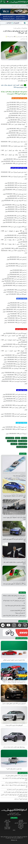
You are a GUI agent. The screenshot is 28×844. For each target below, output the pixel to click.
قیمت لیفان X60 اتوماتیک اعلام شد (17, 610)
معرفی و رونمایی (7, 821)
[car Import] (14, 649)
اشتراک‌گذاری (23, 39)
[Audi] (14, 714)
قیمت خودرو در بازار (22, 444)
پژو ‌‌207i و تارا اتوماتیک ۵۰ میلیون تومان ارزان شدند (14, 584)
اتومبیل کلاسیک (7, 827)
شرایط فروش (20, 821)
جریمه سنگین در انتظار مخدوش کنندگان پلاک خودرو (14, 615)
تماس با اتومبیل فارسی (14, 813)
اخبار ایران (21, 820)
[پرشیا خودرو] (14, 17)
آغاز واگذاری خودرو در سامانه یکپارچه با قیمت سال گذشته (15, 563)
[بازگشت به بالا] (2, 841)
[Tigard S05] (14, 693)
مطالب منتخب (14, 444)
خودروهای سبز (20, 825)
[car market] (14, 758)
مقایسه (20, 828)
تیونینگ (7, 825)
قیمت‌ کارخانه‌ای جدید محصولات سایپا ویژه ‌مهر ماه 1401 (15, 496)
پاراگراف (7, 823)
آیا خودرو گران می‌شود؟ (20, 613)
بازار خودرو (18, 438)
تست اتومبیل (20, 827)
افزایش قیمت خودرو (22, 441)
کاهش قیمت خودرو (10, 438)
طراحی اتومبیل (7, 828)
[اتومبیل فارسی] (14, 23)
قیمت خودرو (24, 438)
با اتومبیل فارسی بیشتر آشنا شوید (14, 814)
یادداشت (7, 824)
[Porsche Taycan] (14, 736)
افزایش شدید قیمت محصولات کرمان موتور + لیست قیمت (14, 518)
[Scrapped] (14, 671)
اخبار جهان (7, 820)
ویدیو (14, 830)
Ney (16, 840)
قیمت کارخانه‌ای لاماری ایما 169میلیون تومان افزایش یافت (14, 540)
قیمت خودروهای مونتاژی (21, 447)
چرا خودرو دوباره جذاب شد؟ (19, 476)
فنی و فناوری (20, 824)
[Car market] (14, 464)
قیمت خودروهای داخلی (12, 441)
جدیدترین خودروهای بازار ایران (21, 823)
